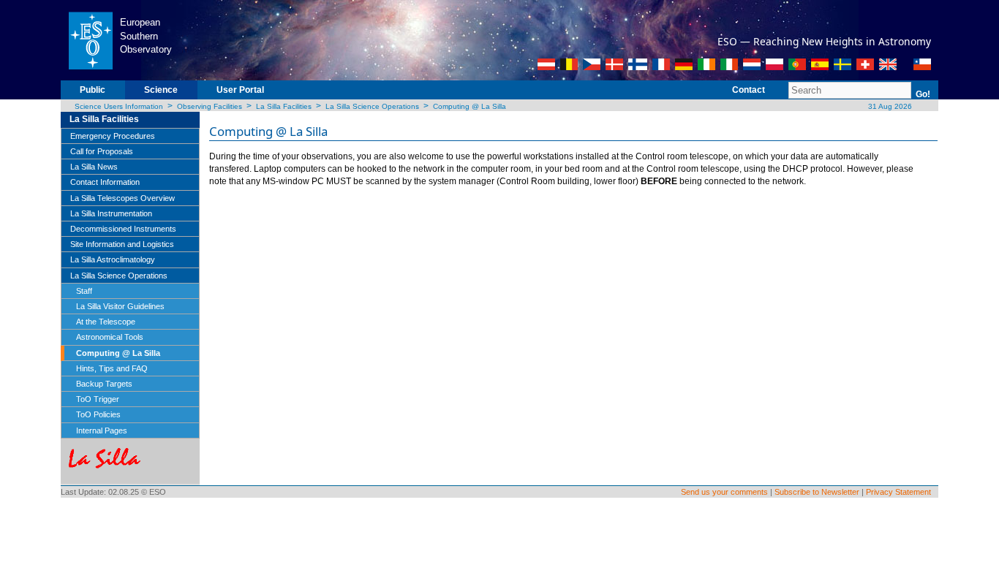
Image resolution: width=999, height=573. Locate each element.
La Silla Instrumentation (111, 213)
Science (161, 90)
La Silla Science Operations (372, 106)
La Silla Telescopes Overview (122, 198)
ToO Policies (98, 414)
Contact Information (105, 182)
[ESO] (90, 39)
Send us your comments (724, 491)
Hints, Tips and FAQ (112, 368)
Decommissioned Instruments (123, 228)
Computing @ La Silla (469, 106)
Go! (923, 94)
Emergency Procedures (112, 136)
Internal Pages (101, 430)
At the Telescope (105, 321)
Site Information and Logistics (122, 244)
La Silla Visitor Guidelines (120, 306)
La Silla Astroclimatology (112, 259)
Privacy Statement (898, 491)
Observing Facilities (209, 106)
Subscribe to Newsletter (816, 491)
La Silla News (94, 166)
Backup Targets (104, 383)
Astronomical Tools (109, 337)
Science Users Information (119, 106)
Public (92, 90)
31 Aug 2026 (889, 106)
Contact (748, 90)
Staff (84, 290)
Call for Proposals (101, 151)
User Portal (240, 90)
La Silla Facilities (284, 106)
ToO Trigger (97, 399)
